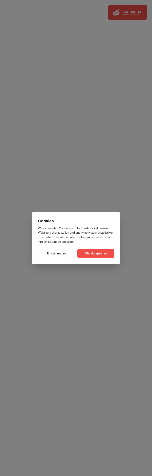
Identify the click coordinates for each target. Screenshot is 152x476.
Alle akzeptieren (96, 253)
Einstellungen (56, 253)
